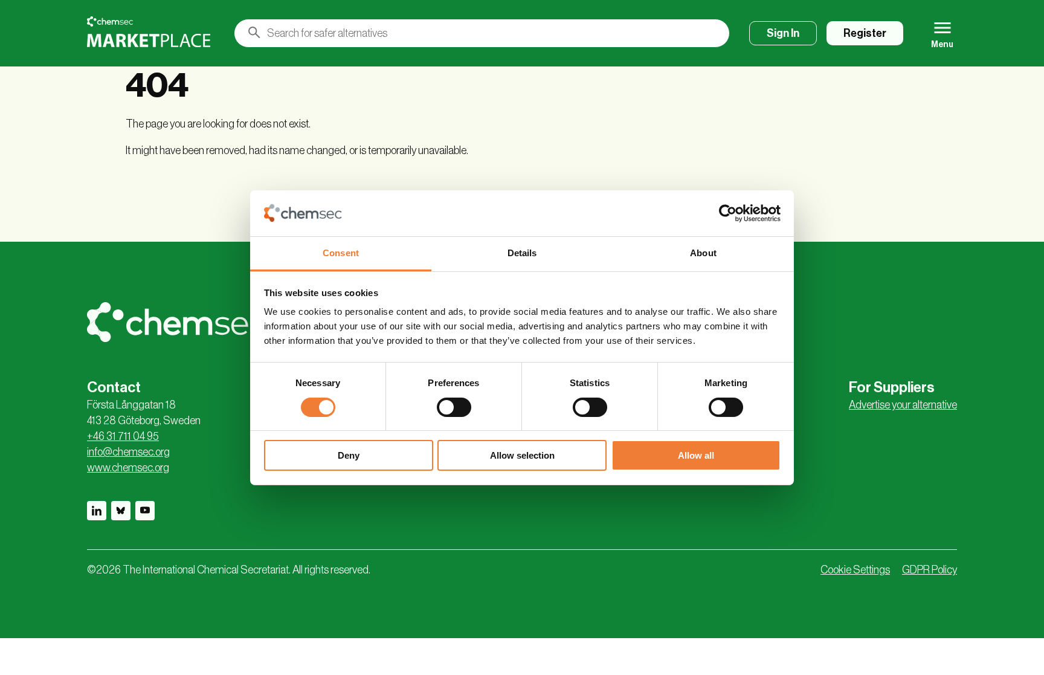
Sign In (783, 33)
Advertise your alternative (903, 404)
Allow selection (522, 455)
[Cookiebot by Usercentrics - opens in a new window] (728, 213)
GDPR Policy (929, 569)
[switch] (454, 407)
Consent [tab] (341, 253)
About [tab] (703, 253)
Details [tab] (522, 253)
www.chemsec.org (128, 467)
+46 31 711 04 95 (123, 436)
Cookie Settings (855, 569)
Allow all (696, 455)
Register (864, 33)
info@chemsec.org (128, 452)
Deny (348, 455)
